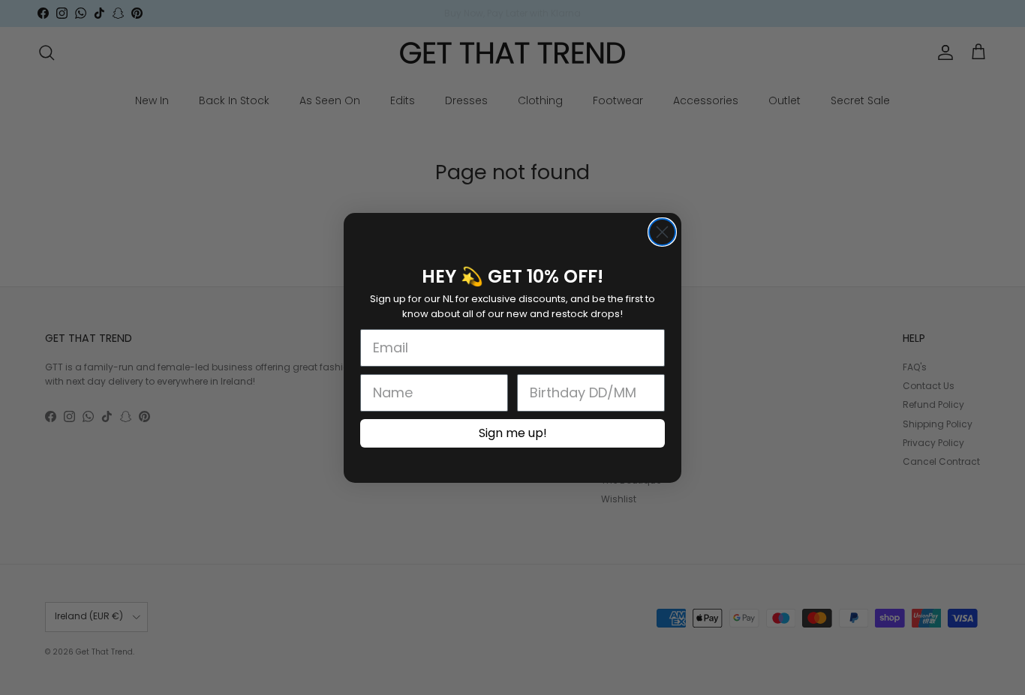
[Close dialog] (662, 232)
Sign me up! (513, 433)
